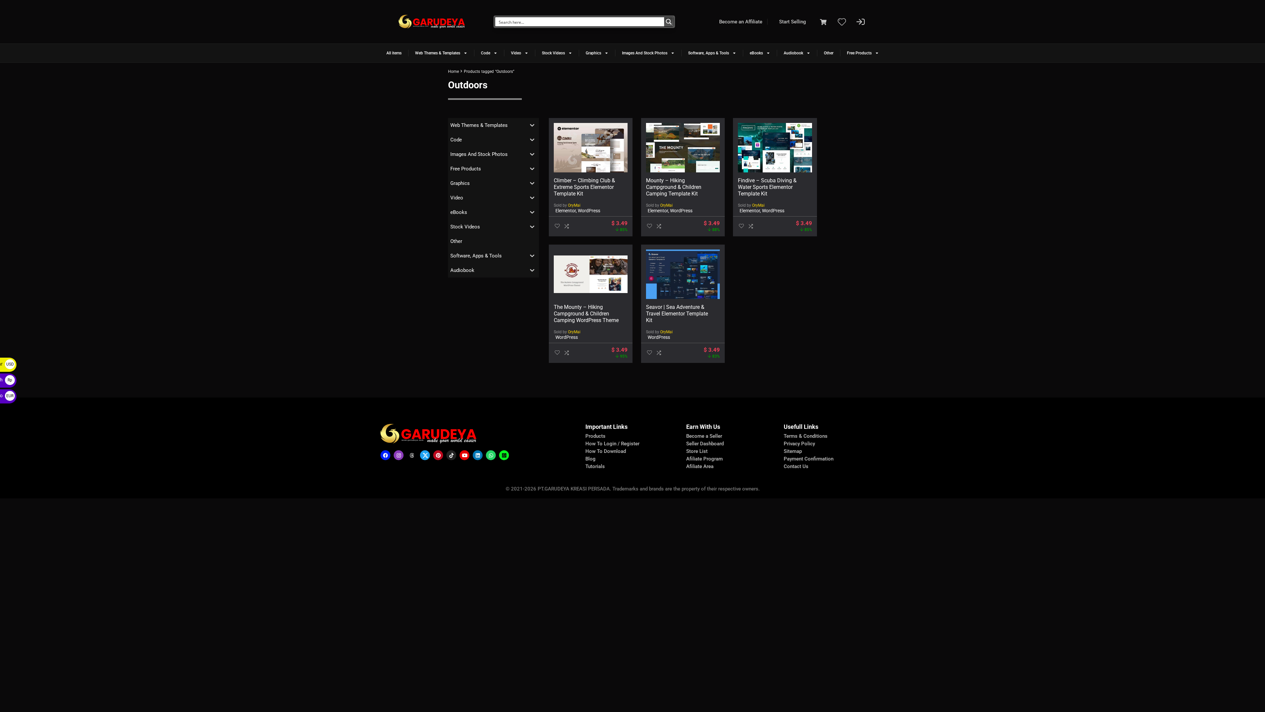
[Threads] (412, 455)
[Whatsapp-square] (504, 455)
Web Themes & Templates (437, 53)
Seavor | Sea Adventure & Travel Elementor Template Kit (677, 313)
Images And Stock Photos (644, 53)
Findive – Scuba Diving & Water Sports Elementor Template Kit (767, 187)
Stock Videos (553, 53)
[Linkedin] (478, 455)
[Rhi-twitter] (425, 455)
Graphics (593, 53)
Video (516, 53)
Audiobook (793, 53)
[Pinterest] (438, 455)
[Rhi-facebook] (385, 455)
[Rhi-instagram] (399, 455)
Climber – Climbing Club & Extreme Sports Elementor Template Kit (584, 187)
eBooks (756, 53)
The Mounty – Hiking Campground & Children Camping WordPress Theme (586, 313)
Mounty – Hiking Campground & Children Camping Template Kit (673, 187)
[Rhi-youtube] (464, 455)
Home (453, 71)
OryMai (574, 205)
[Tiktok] (451, 455)
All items (394, 53)
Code (485, 53)
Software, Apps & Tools (708, 53)
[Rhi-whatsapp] (491, 455)
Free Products (859, 53)
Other (828, 53)
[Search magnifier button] (668, 21)
